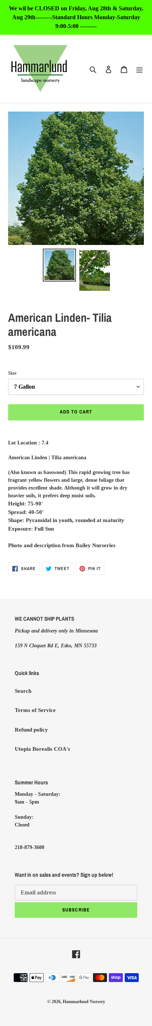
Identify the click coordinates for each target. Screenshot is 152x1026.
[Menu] (139, 69)
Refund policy (31, 730)
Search (23, 691)
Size (12, 373)
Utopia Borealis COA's (42, 749)
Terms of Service (35, 710)
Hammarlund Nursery (84, 1001)
